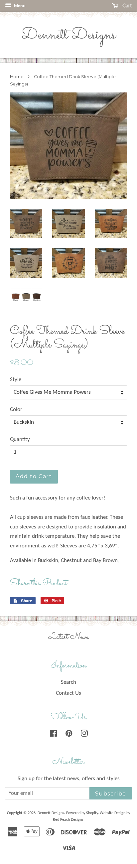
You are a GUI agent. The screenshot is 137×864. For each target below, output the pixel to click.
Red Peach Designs (68, 820)
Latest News (69, 637)
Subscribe (110, 794)
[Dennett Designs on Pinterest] (68, 735)
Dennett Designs (69, 35)
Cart (126, 6)
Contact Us (68, 693)
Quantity (20, 439)
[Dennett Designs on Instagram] (84, 735)
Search (68, 682)
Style (15, 379)
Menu (19, 6)
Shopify (92, 813)
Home (17, 76)
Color (16, 409)
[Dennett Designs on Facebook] (53, 735)
